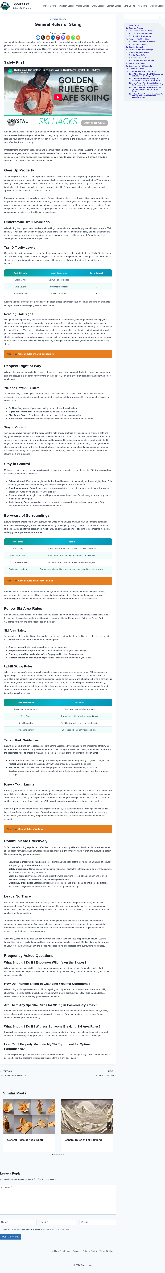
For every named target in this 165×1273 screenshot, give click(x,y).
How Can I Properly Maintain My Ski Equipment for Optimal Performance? (147, 95)
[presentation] (29, 1116)
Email (44, 1222)
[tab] (52, 1154)
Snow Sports (98, 6)
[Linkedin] (53, 37)
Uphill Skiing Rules (141, 58)
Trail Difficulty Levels (142, 33)
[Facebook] (38, 37)
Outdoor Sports (66, 6)
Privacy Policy (90, 1251)
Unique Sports (157, 6)
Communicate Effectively (140, 66)
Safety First (134, 25)
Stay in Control (140, 44)
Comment (6, 1187)
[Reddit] (48, 37)
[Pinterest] (58, 37)
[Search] (160, 16)
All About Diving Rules (105, 1073)
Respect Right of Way (139, 39)
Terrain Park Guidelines (143, 60)
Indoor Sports (49, 6)
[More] (78, 37)
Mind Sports (129, 6)
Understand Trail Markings (141, 31)
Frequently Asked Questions (143, 71)
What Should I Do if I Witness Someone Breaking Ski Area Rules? (146, 89)
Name (4, 1222)
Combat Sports (113, 6)
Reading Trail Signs (142, 36)
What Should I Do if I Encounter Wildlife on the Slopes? (147, 75)
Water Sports (82, 6)
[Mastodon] (63, 37)
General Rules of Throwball (13, 1073)
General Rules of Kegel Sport (25, 1139)
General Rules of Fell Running (83, 1139)
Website (85, 1222)
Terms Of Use (106, 1251)
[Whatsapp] (73, 37)
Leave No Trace (137, 69)
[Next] (109, 1125)
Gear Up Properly (137, 28)
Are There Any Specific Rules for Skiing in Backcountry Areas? (147, 84)
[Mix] (68, 37)
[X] (43, 37)
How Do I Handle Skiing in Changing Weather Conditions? (147, 79)
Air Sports (142, 6)
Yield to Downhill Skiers (144, 42)
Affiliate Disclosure (61, 1251)
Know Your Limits (137, 63)
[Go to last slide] (7, 1125)
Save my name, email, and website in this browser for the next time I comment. (36, 1229)
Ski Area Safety (140, 55)
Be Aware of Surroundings (141, 50)
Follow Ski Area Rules (139, 52)
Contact (76, 1251)
